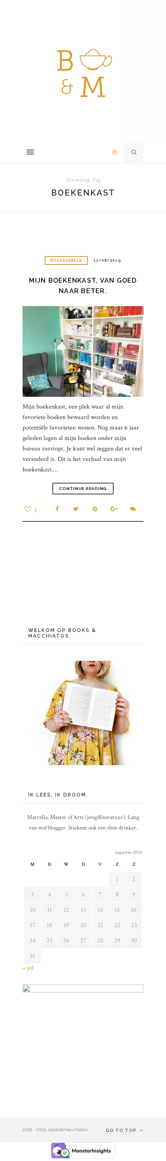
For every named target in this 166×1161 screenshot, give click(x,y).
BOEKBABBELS (66, 260)
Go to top (122, 1130)
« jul (28, 968)
